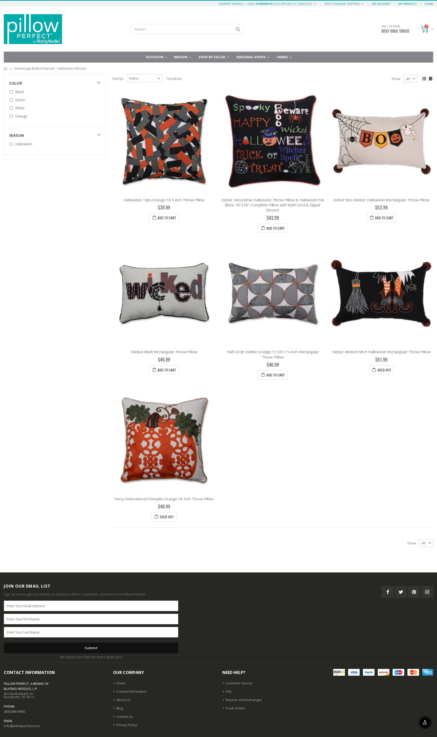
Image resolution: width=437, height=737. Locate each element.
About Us (123, 700)
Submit (91, 648)
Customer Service (239, 683)
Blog (119, 708)
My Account (381, 4)
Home (6, 68)
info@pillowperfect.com (22, 726)
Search (238, 29)
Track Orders (236, 708)
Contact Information (131, 691)
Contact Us (124, 716)
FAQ (229, 691)
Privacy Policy (126, 725)
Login (429, 4)
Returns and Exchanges (244, 700)
